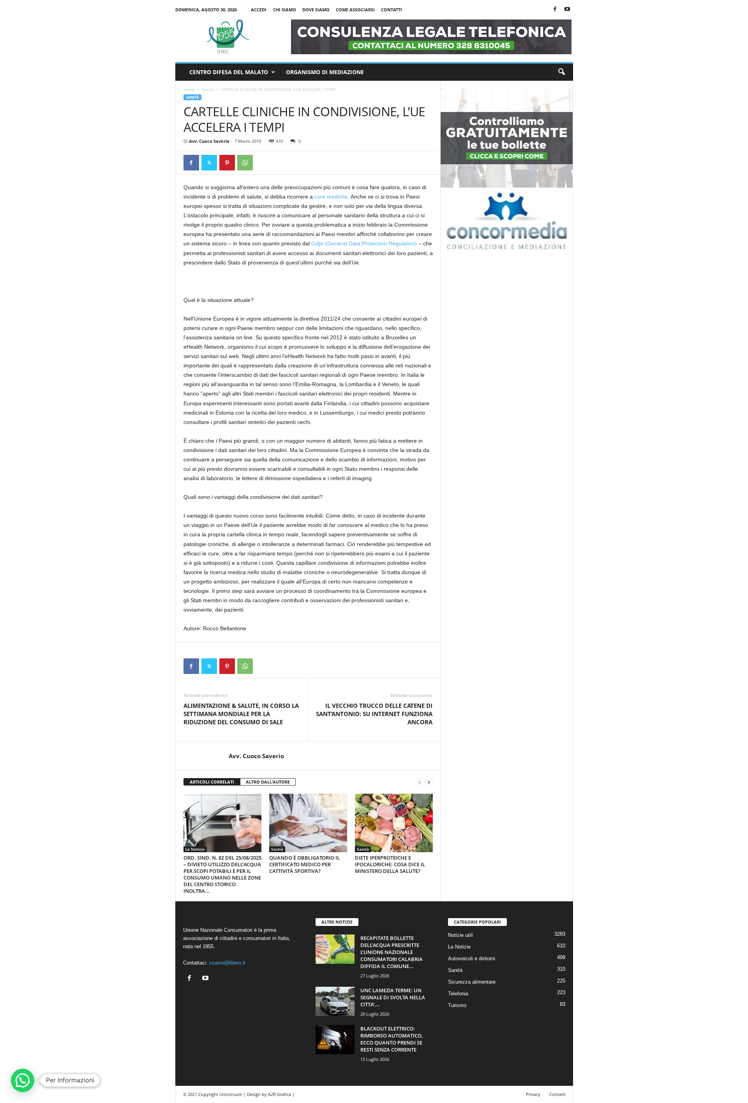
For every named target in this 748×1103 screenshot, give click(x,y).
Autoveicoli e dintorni (471, 958)
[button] (561, 72)
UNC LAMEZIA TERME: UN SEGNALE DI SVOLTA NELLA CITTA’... (392, 997)
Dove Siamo (316, 9)
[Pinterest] (227, 162)
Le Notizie (195, 849)
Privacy (533, 1094)
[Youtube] (567, 9)
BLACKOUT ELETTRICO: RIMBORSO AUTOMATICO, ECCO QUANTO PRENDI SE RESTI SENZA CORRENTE (391, 1039)
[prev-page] (419, 782)
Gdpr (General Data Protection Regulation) (364, 243)
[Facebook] (555, 9)
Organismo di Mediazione (325, 72)
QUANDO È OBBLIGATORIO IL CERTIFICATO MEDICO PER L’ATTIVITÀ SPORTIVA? (304, 864)
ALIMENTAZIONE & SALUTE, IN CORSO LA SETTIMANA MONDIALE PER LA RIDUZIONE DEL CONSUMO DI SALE (241, 714)
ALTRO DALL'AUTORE (268, 782)
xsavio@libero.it (227, 963)
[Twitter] (209, 162)
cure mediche (331, 196)
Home (188, 89)
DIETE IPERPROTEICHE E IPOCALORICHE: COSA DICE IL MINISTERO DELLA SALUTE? (390, 864)
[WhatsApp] (245, 162)
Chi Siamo (284, 9)
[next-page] (429, 782)
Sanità (207, 89)
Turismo (457, 1005)
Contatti (391, 9)
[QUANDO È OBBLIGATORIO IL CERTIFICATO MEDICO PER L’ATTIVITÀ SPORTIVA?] (308, 823)
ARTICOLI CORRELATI (212, 782)
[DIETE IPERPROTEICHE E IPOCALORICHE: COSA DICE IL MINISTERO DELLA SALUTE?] (394, 823)
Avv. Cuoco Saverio (209, 141)
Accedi (258, 9)
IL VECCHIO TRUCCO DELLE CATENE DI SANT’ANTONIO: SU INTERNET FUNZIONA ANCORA (374, 714)
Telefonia (458, 994)
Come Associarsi (355, 9)
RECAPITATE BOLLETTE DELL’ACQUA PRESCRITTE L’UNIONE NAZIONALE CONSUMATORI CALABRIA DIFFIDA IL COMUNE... (391, 952)
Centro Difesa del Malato (228, 72)
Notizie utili (460, 935)
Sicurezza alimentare (472, 982)
